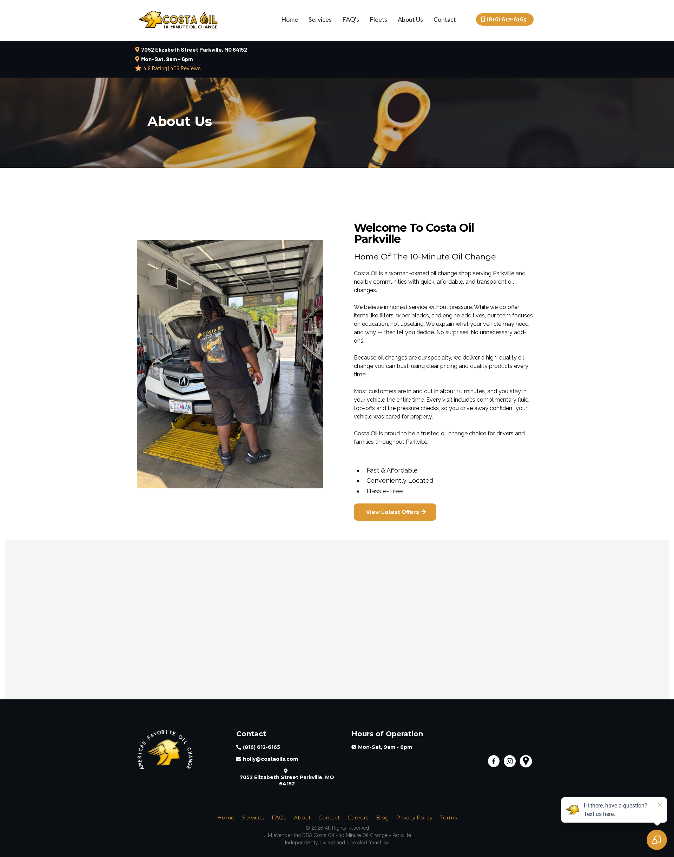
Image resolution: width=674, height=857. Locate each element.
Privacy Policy (414, 817)
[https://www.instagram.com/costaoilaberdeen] (512, 761)
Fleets (378, 19)
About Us (410, 19)
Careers (358, 817)
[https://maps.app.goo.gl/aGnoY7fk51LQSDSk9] (527, 761)
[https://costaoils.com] (180, 749)
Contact (445, 19)
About (302, 817)
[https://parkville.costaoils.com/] (178, 18)
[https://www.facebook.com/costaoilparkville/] (496, 761)
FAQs (279, 817)
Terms (448, 817)
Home (289, 19)
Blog (382, 817)
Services (320, 19)
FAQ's (350, 19)
